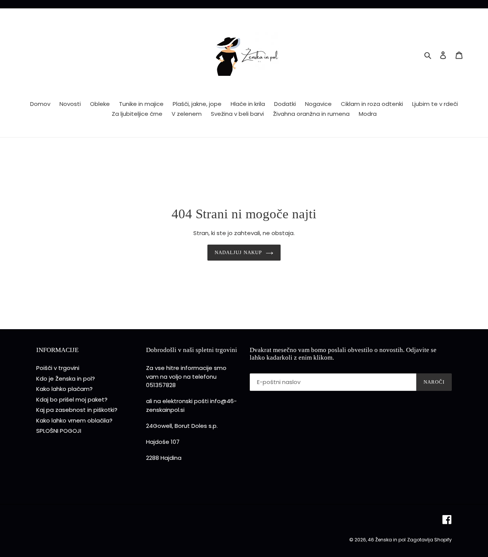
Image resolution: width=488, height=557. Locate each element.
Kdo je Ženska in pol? (65, 379)
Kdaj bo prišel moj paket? (72, 399)
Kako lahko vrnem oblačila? (74, 420)
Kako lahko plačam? (64, 389)
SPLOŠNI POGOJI (58, 431)
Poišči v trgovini (57, 368)
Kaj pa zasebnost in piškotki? (76, 410)
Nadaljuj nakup (238, 252)
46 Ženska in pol (387, 539)
